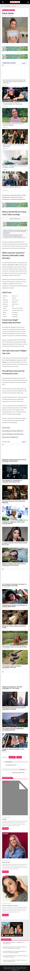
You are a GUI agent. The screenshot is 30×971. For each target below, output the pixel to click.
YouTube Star (12, 10)
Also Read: (6, 427)
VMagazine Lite (15, 969)
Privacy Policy (23, 967)
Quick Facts (6, 233)
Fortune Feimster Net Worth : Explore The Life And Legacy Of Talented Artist (14, 960)
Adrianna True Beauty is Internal (10, 905)
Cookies (17, 967)
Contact (9, 967)
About (5, 967)
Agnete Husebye (6, 862)
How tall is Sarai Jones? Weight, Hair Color (12, 236)
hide (19, 218)
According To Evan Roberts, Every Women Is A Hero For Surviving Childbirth (13, 433)
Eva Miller (4, 819)
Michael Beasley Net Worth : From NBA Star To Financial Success (13, 943)
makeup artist (12, 757)
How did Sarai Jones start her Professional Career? (14, 237)
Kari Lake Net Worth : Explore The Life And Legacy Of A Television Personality (15, 956)
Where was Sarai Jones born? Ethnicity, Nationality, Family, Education (14, 232)
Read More (5, 828)
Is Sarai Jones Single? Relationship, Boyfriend (13, 234)
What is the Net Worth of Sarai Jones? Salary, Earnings (15, 230)
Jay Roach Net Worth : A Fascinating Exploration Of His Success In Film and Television (14, 952)
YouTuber (19, 757)
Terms (13, 967)
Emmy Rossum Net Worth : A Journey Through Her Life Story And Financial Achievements (14, 947)
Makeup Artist (5, 10)
